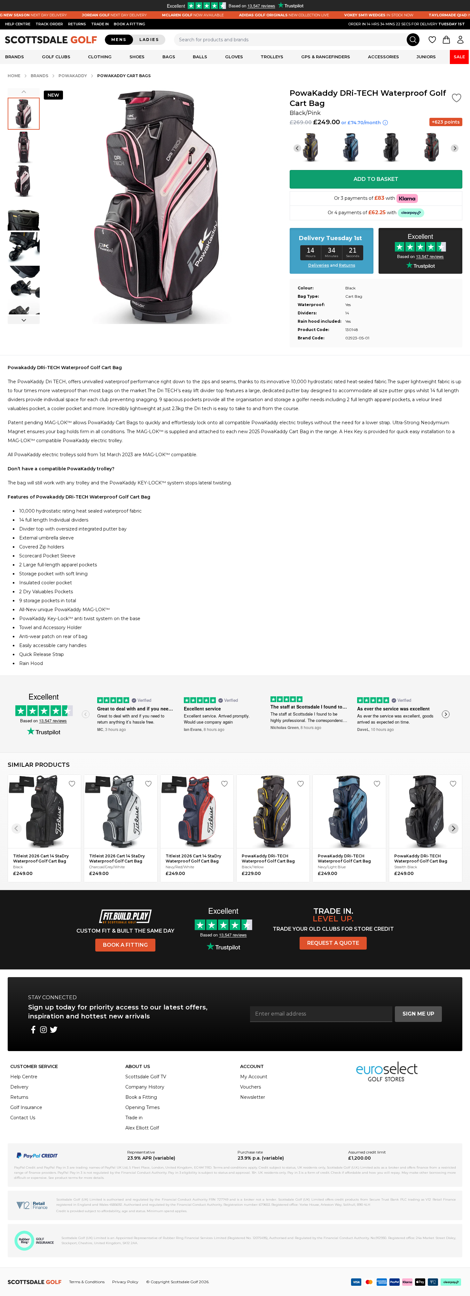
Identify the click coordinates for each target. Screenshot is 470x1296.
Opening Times (142, 1107)
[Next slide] (24, 320)
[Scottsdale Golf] (51, 40)
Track (49, 24)
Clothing (100, 56)
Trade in (134, 1118)
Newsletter (252, 1097)
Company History (144, 1087)
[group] (24, 114)
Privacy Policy (125, 1281)
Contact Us (22, 1118)
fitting (129, 24)
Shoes (137, 56)
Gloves (234, 56)
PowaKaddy (73, 75)
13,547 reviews (53, 720)
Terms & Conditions (87, 1281)
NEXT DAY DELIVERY (91, 15)
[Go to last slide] (297, 148)
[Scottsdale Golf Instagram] (43, 1029)
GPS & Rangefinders (325, 56)
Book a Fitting (125, 945)
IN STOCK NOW (356, 15)
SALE (459, 56)
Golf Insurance (26, 1107)
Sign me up (418, 1014)
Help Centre (23, 1077)
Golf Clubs (56, 56)
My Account (253, 1077)
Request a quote (333, 943)
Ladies (149, 39)
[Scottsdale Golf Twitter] (54, 1029)
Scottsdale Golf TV (145, 1077)
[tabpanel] (235, 515)
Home (14, 75)
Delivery (19, 1087)
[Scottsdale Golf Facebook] (33, 1029)
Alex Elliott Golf (142, 1128)
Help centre (17, 24)
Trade (100, 24)
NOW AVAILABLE (170, 15)
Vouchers (250, 1087)
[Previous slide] (24, 92)
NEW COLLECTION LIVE (261, 15)
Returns (77, 24)
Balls (200, 56)
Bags (168, 56)
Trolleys (272, 56)
